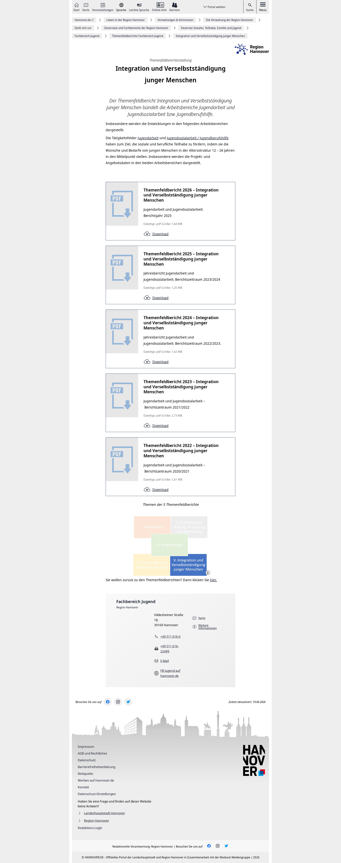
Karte (85, 9)
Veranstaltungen (102, 9)
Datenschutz (87, 760)
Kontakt (83, 787)
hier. (213, 579)
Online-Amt (159, 9)
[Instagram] (118, 702)
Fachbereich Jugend (135, 601)
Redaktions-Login (90, 827)
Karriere (174, 9)
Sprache (121, 9)
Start (76, 9)
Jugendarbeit (148, 137)
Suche (250, 10)
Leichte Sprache (139, 9)
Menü (262, 10)
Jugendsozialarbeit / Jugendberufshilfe (198, 137)
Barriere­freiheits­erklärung (96, 766)
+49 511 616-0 (170, 636)
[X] (128, 702)
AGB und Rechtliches (92, 753)
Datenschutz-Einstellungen (97, 793)
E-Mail (164, 661)
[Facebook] (108, 702)
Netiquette (85, 773)
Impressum (86, 746)
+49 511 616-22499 (169, 648)
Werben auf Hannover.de (96, 780)
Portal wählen (216, 7)
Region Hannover (127, 607)
